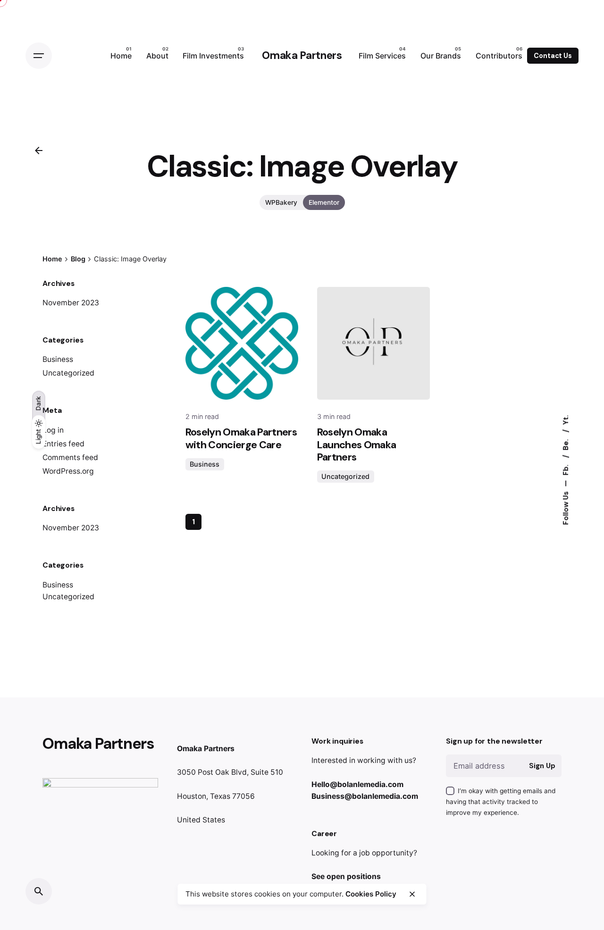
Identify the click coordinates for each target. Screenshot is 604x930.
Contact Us (553, 55)
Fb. (565, 468)
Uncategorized (68, 373)
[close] (412, 894)
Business (57, 359)
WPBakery (281, 202)
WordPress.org (68, 471)
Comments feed (70, 457)
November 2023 (70, 302)
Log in (53, 430)
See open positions (346, 876)
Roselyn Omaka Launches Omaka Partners (356, 444)
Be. (565, 443)
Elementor (324, 202)
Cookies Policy (370, 893)
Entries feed (63, 443)
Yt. (565, 420)
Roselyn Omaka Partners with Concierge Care (241, 438)
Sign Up (542, 766)
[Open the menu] (38, 55)
